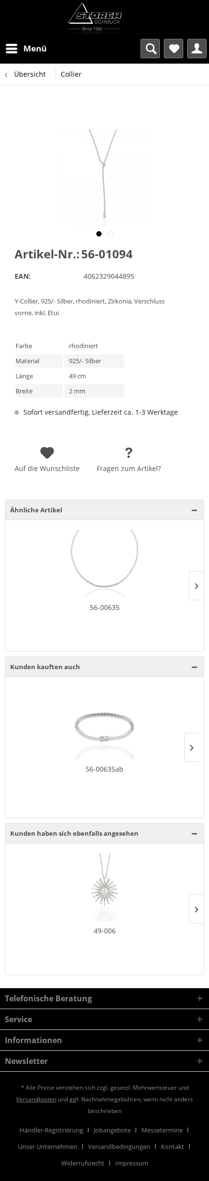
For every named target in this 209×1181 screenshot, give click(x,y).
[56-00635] (104, 564)
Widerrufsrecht (82, 1163)
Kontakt (172, 1146)
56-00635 (105, 607)
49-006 (105, 930)
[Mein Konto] (197, 48)
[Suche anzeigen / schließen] (150, 48)
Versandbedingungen (119, 1146)
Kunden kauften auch (45, 666)
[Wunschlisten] (173, 48)
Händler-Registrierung (51, 1130)
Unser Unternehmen (47, 1146)
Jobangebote (112, 1130)
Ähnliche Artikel (36, 510)
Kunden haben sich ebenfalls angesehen (74, 833)
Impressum (131, 1163)
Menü (35, 48)
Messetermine (162, 1130)
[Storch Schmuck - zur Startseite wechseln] (104, 17)
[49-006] (104, 887)
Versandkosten (36, 1099)
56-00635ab (104, 769)
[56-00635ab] (104, 725)
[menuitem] (26, 48)
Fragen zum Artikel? (129, 468)
